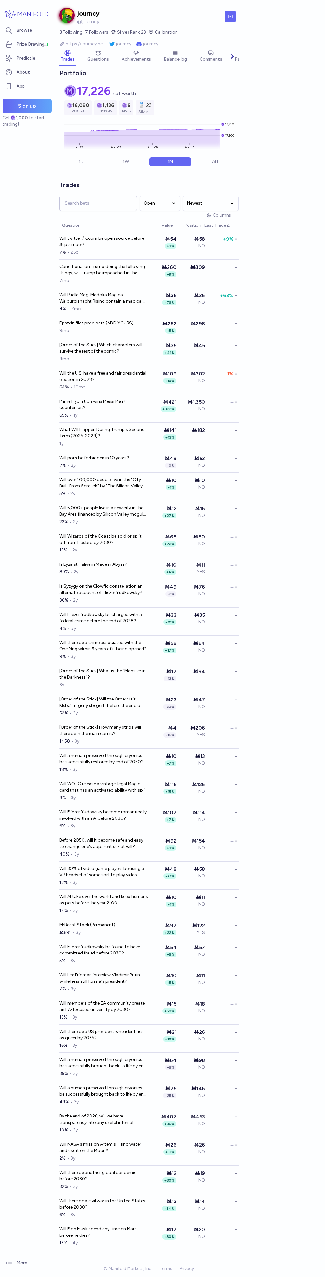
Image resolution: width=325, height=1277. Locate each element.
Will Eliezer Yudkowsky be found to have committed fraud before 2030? (99, 950)
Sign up (27, 106)
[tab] (67, 56)
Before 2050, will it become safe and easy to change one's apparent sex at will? (101, 843)
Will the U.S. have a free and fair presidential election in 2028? (102, 376)
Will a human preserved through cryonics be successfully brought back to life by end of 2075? (102, 1063)
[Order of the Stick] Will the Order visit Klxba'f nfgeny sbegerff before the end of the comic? (100, 702)
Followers (96, 32)
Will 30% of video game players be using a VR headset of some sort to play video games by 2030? (101, 872)
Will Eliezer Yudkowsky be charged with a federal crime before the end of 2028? (100, 617)
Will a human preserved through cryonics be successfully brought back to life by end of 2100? (102, 1091)
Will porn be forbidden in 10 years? (94, 457)
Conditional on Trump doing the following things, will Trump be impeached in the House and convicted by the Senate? (102, 270)
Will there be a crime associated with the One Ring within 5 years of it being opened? (103, 646)
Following (71, 32)
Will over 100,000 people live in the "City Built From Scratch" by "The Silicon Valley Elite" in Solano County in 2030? (101, 483)
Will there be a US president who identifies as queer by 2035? (101, 1034)
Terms (166, 1268)
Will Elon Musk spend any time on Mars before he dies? (98, 1232)
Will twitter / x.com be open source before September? (101, 241)
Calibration (166, 32)
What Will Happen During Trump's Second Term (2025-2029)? (102, 433)
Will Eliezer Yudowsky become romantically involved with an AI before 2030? (103, 815)
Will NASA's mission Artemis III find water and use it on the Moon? (100, 1147)
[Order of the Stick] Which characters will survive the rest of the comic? (100, 348)
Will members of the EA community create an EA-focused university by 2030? (102, 1006)
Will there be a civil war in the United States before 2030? (102, 1204)
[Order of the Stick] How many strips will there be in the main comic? (100, 730)
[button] (158, 225)
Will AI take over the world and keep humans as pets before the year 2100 (103, 900)
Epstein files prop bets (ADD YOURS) (96, 323)
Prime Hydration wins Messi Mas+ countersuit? (92, 404)
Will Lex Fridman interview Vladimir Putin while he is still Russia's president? (99, 978)
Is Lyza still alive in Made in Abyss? (93, 564)
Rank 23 (131, 32)
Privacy (187, 1268)
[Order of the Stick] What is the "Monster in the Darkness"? (102, 674)
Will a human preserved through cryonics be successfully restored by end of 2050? (101, 759)
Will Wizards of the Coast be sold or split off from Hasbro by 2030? (100, 539)
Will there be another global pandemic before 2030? (97, 1176)
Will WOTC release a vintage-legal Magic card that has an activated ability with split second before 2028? (103, 787)
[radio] (81, 161)
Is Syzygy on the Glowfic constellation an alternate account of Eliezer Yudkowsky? (101, 589)
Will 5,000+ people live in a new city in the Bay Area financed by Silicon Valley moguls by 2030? (102, 511)
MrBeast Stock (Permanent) (87, 925)
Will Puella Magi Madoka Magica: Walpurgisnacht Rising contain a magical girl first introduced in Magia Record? (101, 298)
